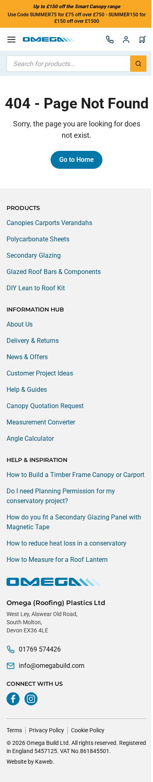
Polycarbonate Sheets (38, 239)
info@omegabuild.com (51, 665)
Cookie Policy (87, 730)
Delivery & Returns (33, 341)
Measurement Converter (41, 422)
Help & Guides (27, 389)
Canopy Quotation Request (45, 406)
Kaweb (44, 761)
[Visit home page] (76, 582)
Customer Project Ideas (40, 373)
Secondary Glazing (34, 255)
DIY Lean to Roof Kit (36, 288)
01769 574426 (40, 649)
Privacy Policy (46, 730)
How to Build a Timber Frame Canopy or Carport (75, 475)
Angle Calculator (30, 438)
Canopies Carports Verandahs (49, 223)
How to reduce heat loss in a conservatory (66, 543)
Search (138, 63)
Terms (14, 730)
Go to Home (76, 159)
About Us (20, 324)
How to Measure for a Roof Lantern (57, 559)
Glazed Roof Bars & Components (54, 272)
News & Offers (27, 357)
